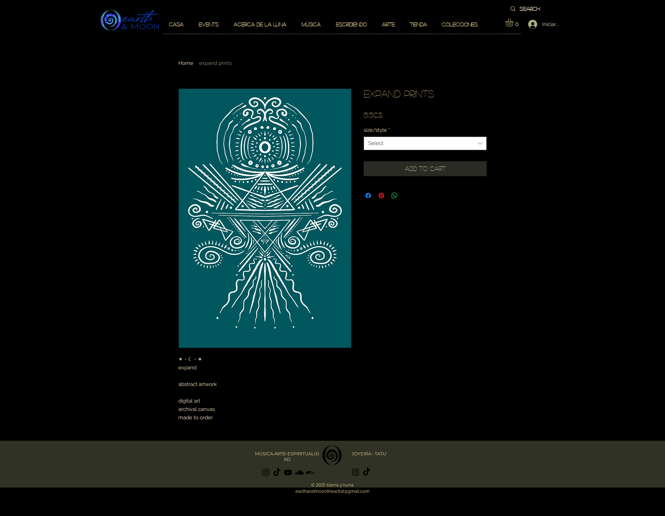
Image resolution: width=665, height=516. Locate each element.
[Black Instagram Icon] (266, 472)
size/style (377, 130)
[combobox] (425, 143)
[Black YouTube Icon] (288, 472)
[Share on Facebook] (368, 195)
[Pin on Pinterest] (381, 195)
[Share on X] (408, 195)
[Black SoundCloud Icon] (299, 472)
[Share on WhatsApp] (394, 195)
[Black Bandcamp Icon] (310, 472)
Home (185, 63)
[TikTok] (277, 472)
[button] (514, 22)
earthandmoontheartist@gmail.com (332, 491)
